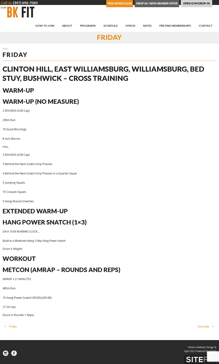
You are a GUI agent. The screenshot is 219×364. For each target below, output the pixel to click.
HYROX (130, 25)
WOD (5, 48)
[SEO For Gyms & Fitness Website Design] (200, 359)
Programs (88, 25)
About (67, 25)
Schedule (111, 25)
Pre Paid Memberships (175, 25)
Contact (205, 25)
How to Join (44, 25)
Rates (147, 25)
